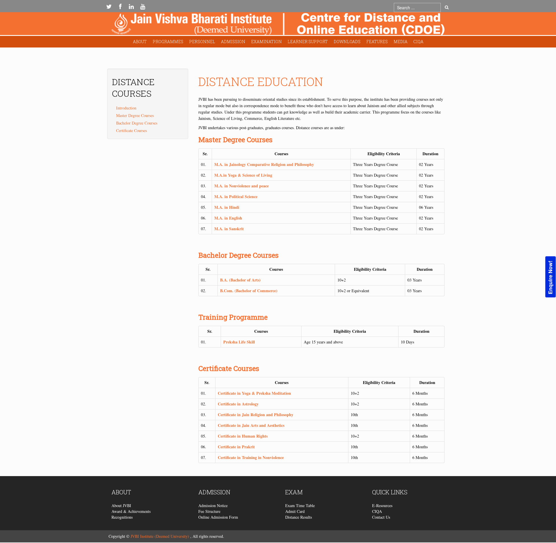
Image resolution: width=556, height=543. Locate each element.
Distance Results (298, 517)
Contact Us (381, 517)
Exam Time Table (300, 505)
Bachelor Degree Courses (238, 255)
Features (377, 41)
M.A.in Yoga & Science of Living (243, 175)
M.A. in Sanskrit (229, 229)
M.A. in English (228, 218)
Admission (233, 41)
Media (400, 41)
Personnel (202, 41)
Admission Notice (213, 505)
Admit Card (295, 511)
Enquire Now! (550, 277)
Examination (266, 41)
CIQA (418, 41)
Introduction (126, 108)
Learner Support (308, 41)
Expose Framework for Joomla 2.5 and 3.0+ (278, 25)
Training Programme (233, 317)
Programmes (168, 41)
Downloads (347, 41)
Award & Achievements (131, 511)
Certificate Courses (228, 368)
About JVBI (121, 505)
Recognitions (122, 517)
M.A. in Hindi (226, 207)
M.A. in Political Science (235, 196)
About (140, 41)
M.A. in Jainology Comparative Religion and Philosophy (264, 164)
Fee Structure (209, 511)
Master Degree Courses (235, 139)
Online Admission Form (218, 517)
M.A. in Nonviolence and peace (241, 186)
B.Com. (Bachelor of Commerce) (248, 291)
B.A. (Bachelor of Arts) (240, 280)
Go (446, 7)
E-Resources (382, 505)
